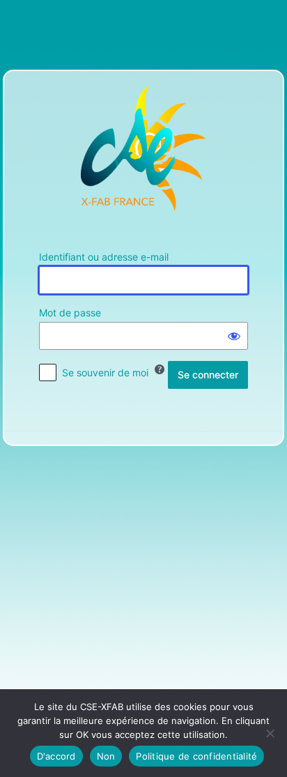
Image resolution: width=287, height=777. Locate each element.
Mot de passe (70, 312)
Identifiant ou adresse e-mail (104, 257)
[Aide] (159, 369)
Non (106, 756)
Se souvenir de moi (105, 372)
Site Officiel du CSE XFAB (143, 148)
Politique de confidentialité (196, 756)
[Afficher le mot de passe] (234, 336)
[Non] (270, 733)
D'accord (56, 756)
